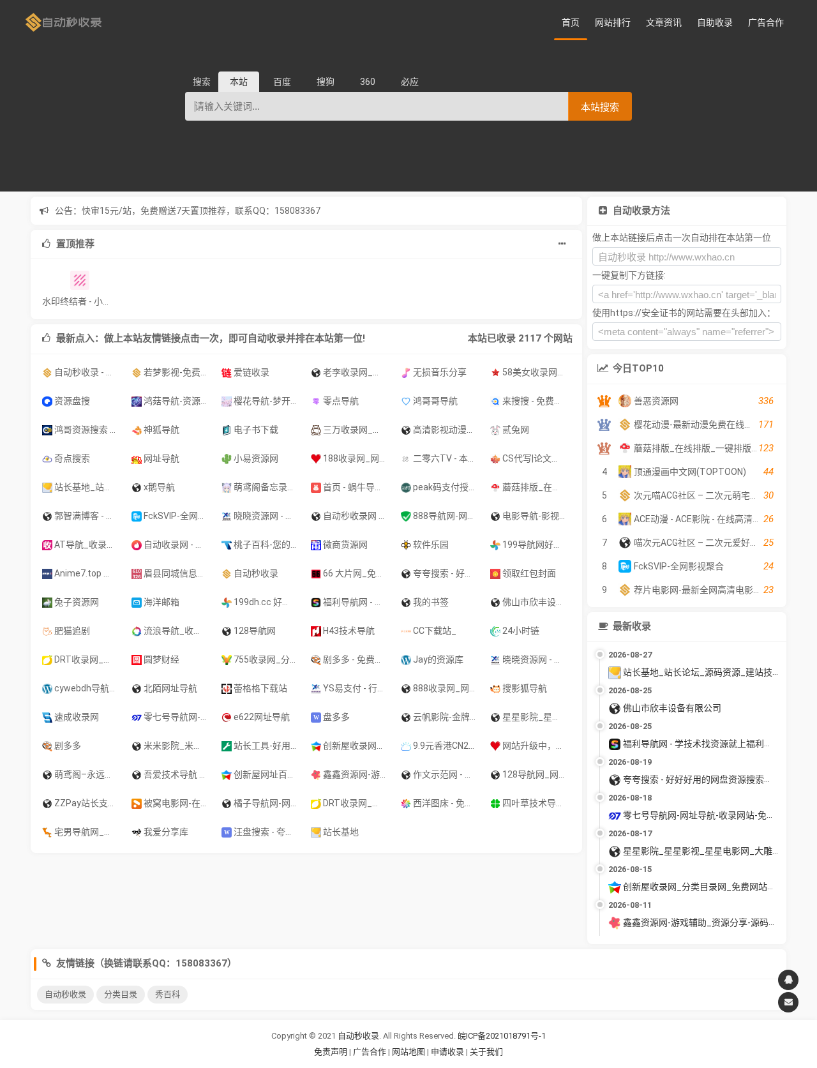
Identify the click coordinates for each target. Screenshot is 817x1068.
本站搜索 (600, 107)
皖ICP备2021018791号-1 (502, 1036)
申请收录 (447, 1052)
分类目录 (120, 994)
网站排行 (613, 22)
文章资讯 (664, 22)
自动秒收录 (65, 994)
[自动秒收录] (64, 22)
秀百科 (167, 994)
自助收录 (715, 22)
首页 (571, 22)
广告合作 (766, 22)
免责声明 (330, 1052)
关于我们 (486, 1052)
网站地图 (409, 1052)
